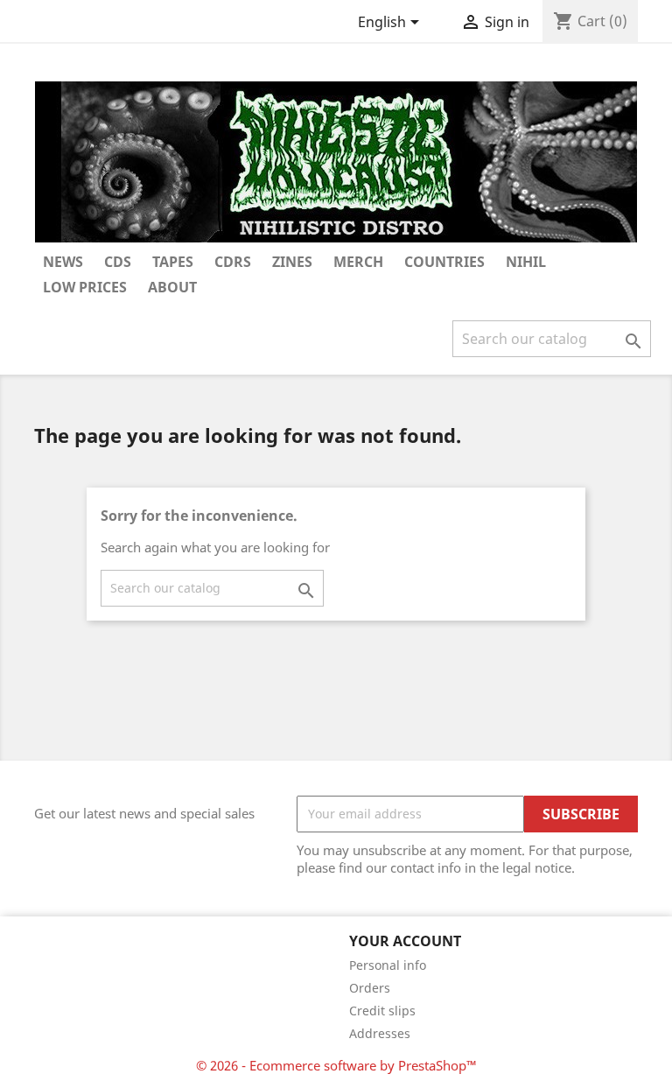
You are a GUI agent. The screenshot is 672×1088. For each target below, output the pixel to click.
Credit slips (382, 1010)
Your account (405, 941)
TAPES (172, 261)
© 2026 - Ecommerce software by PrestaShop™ (336, 1065)
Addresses (379, 1033)
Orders (369, 987)
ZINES (292, 261)
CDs (117, 261)
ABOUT (172, 287)
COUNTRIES (444, 261)
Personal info (387, 965)
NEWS (63, 261)
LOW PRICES (85, 287)
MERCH (358, 261)
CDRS (232, 261)
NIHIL (526, 261)
